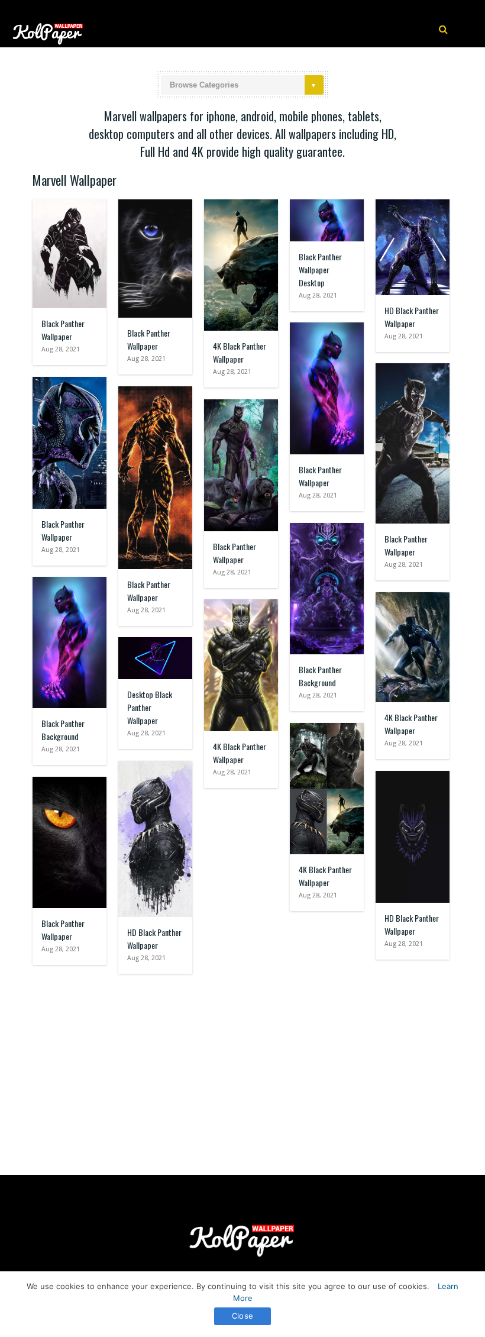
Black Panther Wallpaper (63, 330)
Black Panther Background (320, 676)
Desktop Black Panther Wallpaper (149, 707)
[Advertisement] (242, 1068)
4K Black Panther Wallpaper (239, 352)
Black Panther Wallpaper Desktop (320, 269)
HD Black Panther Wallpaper (411, 317)
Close (242, 1315)
